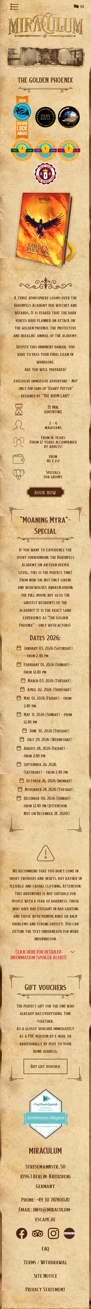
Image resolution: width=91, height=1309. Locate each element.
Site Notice (45, 1275)
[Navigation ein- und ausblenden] (14, 6)
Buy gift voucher (45, 1066)
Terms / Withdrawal (45, 1262)
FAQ (45, 1248)
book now (46, 492)
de (82, 6)
